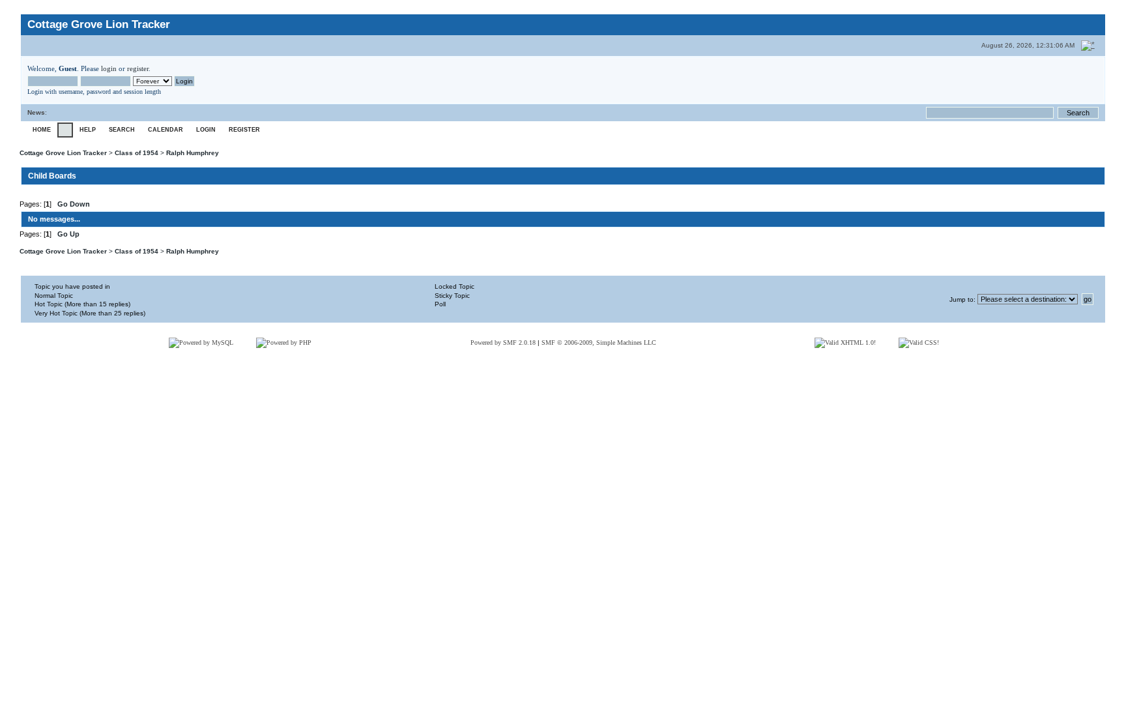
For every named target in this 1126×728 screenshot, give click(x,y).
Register (244, 129)
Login (206, 129)
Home (42, 129)
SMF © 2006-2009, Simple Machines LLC (598, 342)
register (138, 68)
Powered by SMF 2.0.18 (503, 342)
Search (122, 129)
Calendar (165, 129)
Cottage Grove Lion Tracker (63, 152)
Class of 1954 (136, 152)
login (109, 68)
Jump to (961, 299)
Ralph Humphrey (192, 152)
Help (87, 129)
